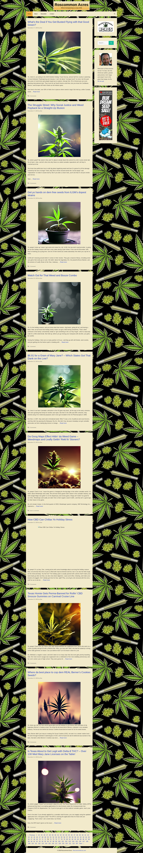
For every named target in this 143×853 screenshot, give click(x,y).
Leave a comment (34, 510)
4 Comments (32, 96)
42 (88, 835)
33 (64, 835)
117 (56, 843)
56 (64, 837)
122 (73, 843)
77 (59, 839)
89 (29, 841)
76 (56, 839)
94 (43, 841)
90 (32, 841)
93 (40, 841)
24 (39, 835)
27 (47, 835)
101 (62, 841)
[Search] (111, 43)
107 (83, 841)
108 (87, 841)
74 (51, 839)
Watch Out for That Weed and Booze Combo (52, 275)
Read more (36, 91)
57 (67, 837)
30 (55, 835)
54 (59, 837)
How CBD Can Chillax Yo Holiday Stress (50, 519)
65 (89, 837)
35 (69, 835)
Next (81, 843)
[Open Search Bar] (114, 13)
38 (77, 835)
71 (43, 839)
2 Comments (32, 663)
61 (78, 837)
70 (40, 839)
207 (77, 843)
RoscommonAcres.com (79, 850)
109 (29, 843)
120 (66, 843)
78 (62, 839)
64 (86, 837)
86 (84, 839)
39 (80, 835)
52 (54, 837)
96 (48, 841)
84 (78, 839)
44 (32, 837)
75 (54, 839)
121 (70, 843)
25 (42, 835)
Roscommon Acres (71, 5)
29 (53, 835)
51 (51, 837)
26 (45, 835)
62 (81, 837)
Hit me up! (101, 81)
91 (34, 841)
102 (66, 841)
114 (46, 843)
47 (40, 837)
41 (85, 835)
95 (45, 841)
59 (73, 837)
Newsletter (44, 14)
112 (39, 843)
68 (34, 839)
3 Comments (32, 427)
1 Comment (32, 266)
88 (89, 839)
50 (48, 837)
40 (83, 835)
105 (76, 841)
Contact (52, 14)
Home (29, 14)
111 (36, 843)
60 (75, 837)
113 (43, 843)
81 (70, 839)
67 (32, 839)
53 (56, 837)
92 (37, 841)
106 (80, 841)
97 (51, 841)
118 (60, 843)
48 (43, 837)
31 (58, 835)
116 (53, 843)
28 (50, 835)
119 (63, 843)
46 (37, 837)
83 (75, 839)
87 (86, 839)
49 (45, 837)
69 (37, 839)
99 (56, 841)
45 (34, 837)
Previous (31, 835)
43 (29, 837)
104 (73, 841)
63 (84, 837)
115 (49, 843)
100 (59, 841)
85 (81, 839)
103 (69, 841)
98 (54, 841)
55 (62, 837)
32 (61, 835)
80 (67, 839)
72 (45, 839)
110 (32, 843)
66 (29, 839)
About (35, 14)
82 (73, 839)
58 (70, 837)
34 (66, 835)
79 (64, 839)
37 (75, 835)
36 (72, 835)
